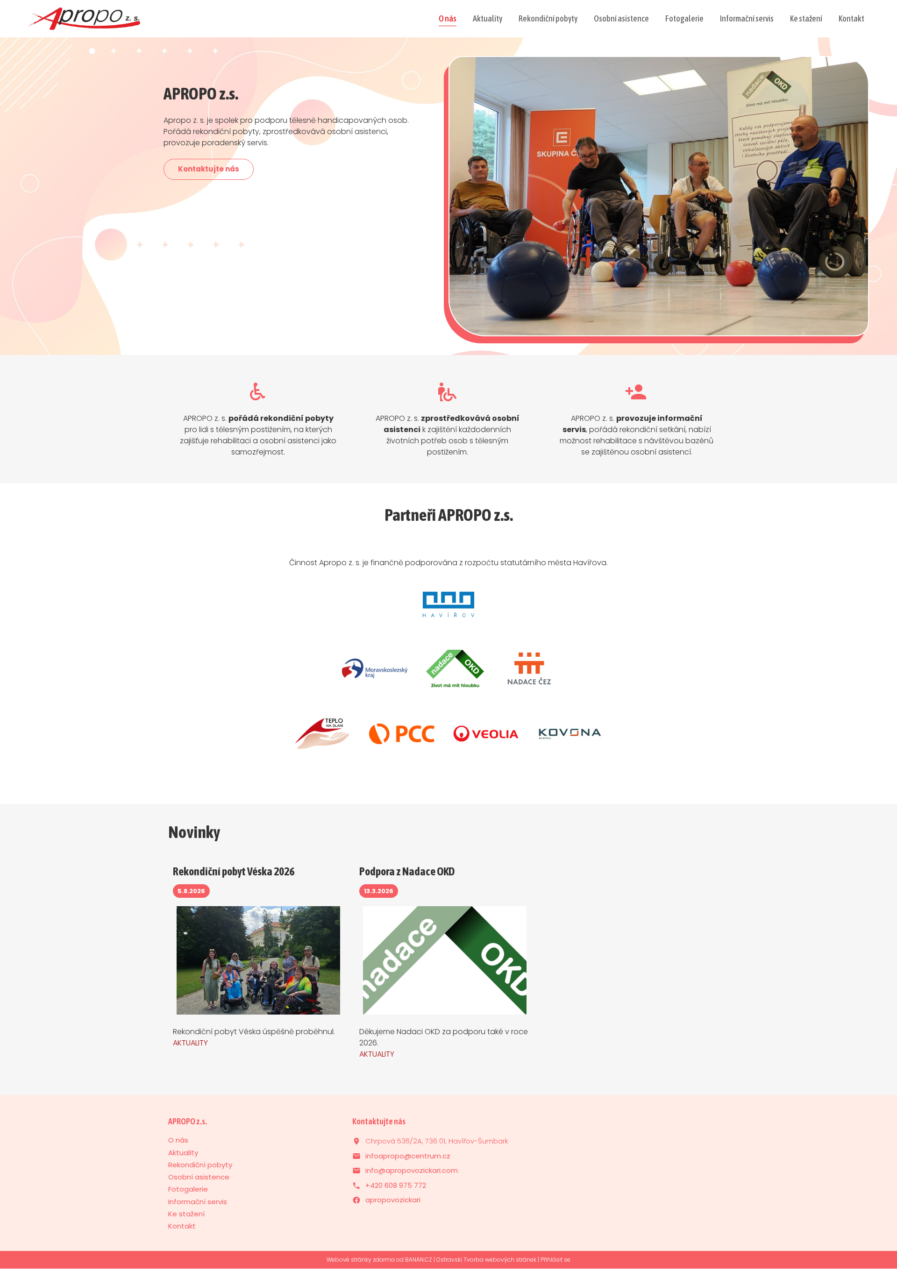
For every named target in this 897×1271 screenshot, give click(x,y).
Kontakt (851, 18)
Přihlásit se (555, 1260)
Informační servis (747, 18)
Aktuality (487, 18)
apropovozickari (392, 1200)
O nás (447, 18)
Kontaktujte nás (208, 169)
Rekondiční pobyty (548, 18)
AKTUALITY (190, 1042)
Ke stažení (806, 18)
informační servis (636, 419)
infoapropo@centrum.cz (407, 1156)
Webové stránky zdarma (361, 1260)
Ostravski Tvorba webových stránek (486, 1260)
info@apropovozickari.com (411, 1170)
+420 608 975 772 (395, 1185)
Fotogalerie (684, 18)
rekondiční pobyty (258, 419)
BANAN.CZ (418, 1260)
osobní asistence (447, 419)
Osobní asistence (621, 18)
